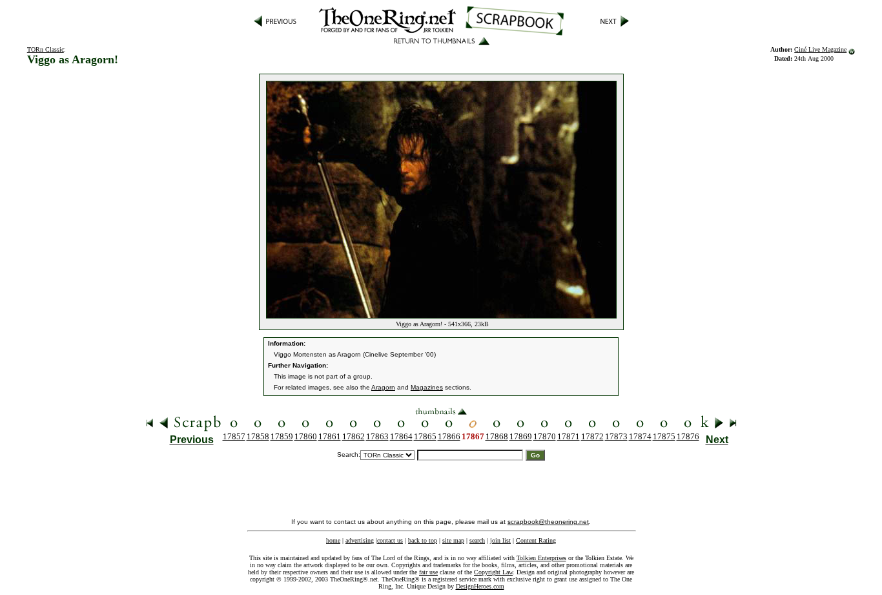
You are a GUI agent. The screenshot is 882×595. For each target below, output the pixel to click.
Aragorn (383, 387)
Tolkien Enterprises (541, 557)
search (477, 540)
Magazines (427, 387)
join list (500, 540)
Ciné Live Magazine (820, 49)
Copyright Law (493, 572)
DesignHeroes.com (480, 586)
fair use (428, 572)
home (333, 540)
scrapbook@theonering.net (548, 521)
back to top (422, 540)
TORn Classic (45, 49)
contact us (390, 540)
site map (453, 540)
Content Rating (536, 540)
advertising (359, 540)
